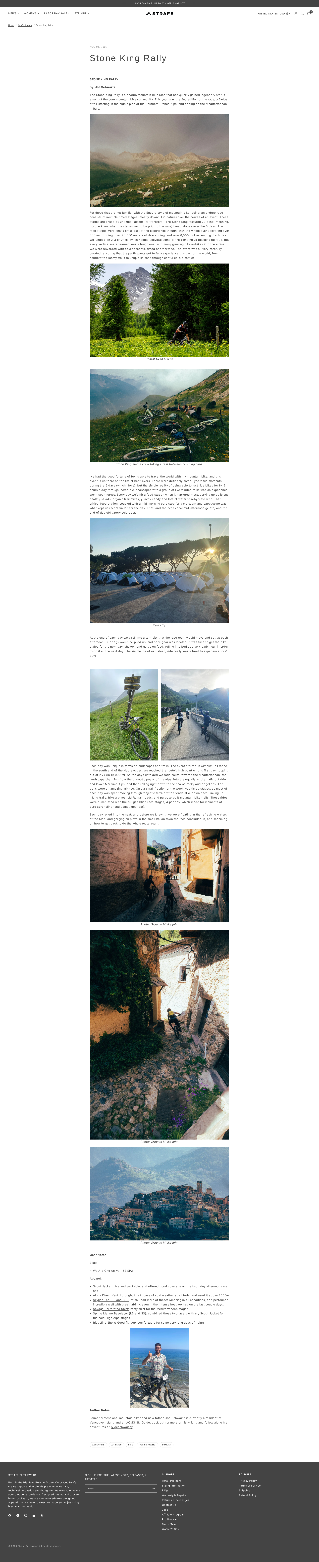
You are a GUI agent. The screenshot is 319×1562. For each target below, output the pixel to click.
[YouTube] (36, 1516)
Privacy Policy (248, 1480)
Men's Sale (169, 1524)
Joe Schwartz (147, 1445)
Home (11, 25)
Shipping (244, 1490)
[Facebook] (12, 1515)
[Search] (302, 13)
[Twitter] (20, 1515)
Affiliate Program (173, 1514)
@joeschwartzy (122, 1427)
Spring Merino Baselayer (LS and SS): (120, 1313)
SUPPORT (168, 1474)
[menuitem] (14, 13)
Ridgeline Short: (104, 1322)
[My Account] (296, 13)
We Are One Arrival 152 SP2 (113, 1270)
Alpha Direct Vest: (106, 1295)
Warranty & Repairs (174, 1495)
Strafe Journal (25, 25)
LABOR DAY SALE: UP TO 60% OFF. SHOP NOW (159, 3)
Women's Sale (171, 1529)
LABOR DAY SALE (55, 13)
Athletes (116, 1445)
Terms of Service (250, 1485)
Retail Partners (171, 1480)
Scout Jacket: (103, 1286)
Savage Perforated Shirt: (111, 1309)
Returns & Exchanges (175, 1500)
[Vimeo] (44, 1515)
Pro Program (170, 1519)
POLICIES (245, 1474)
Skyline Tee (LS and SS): (111, 1300)
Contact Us (169, 1504)
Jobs (165, 1509)
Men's (12, 13)
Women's (30, 13)
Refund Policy (248, 1495)
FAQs (165, 1490)
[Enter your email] (153, 1489)
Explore (81, 13)
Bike (130, 1445)
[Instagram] (28, 1515)
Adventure (98, 1445)
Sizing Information (173, 1485)
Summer (166, 1445)
